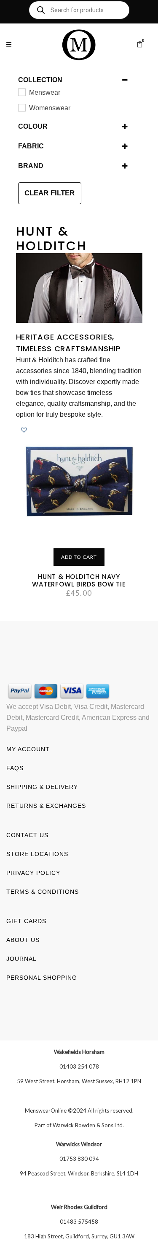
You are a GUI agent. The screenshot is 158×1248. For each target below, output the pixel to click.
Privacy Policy (33, 872)
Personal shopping (41, 977)
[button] (24, 429)
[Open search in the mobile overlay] (79, 10)
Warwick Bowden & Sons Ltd (88, 1125)
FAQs (15, 768)
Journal (21, 958)
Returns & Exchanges (46, 805)
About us (23, 940)
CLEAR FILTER (49, 193)
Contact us (27, 835)
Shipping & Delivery (42, 787)
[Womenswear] (21, 107)
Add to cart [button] (79, 557)
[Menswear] (21, 91)
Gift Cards (26, 921)
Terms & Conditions (42, 891)
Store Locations (37, 854)
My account (28, 749)
